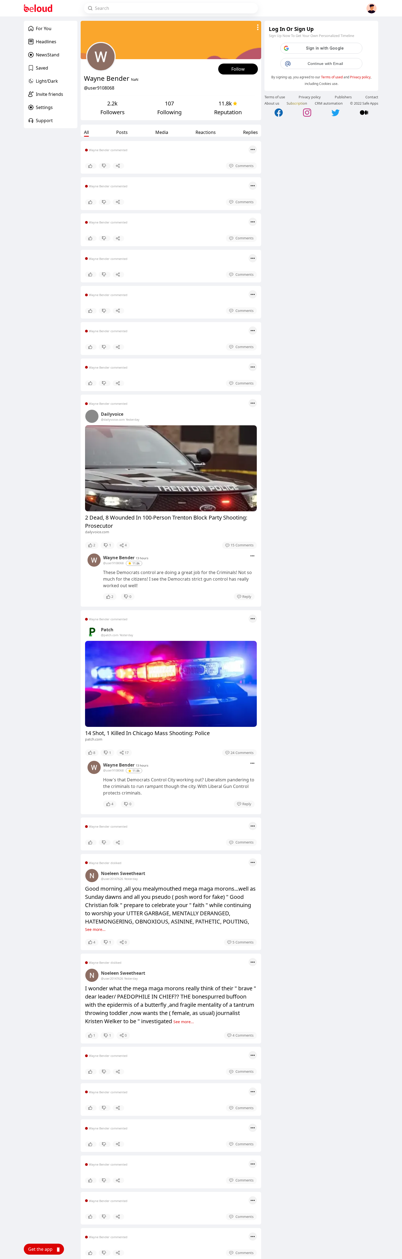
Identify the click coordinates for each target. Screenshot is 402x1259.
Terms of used (332, 77)
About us (271, 103)
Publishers (343, 96)
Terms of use (274, 96)
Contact (371, 96)
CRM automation (329, 103)
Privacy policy (360, 77)
